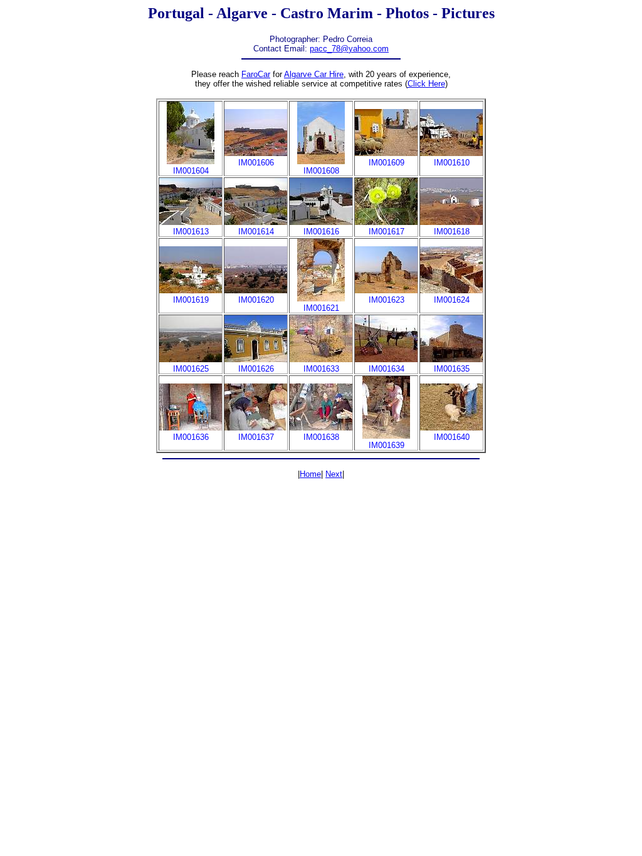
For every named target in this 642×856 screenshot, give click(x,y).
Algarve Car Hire (314, 74)
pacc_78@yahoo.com (349, 48)
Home (310, 474)
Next (333, 474)
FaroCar (255, 74)
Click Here (426, 83)
